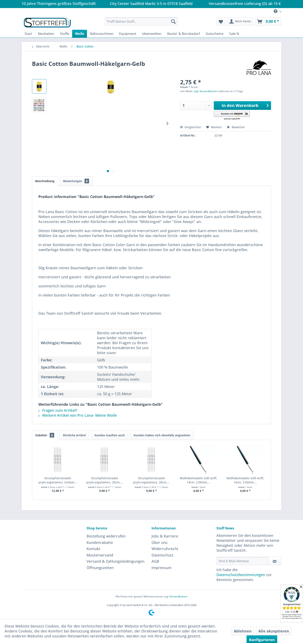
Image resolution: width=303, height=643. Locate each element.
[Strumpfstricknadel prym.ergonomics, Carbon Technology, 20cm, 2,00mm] (57, 459)
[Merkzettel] (220, 21)
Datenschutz (163, 555)
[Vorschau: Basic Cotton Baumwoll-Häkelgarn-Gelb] (39, 86)
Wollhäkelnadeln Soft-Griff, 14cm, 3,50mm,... (245, 480)
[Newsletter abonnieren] (274, 561)
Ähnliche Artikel (74, 435)
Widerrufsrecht (165, 548)
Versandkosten (179, 596)
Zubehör (44, 435)
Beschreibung (44, 181)
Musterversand (100, 555)
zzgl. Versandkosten (205, 91)
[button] (232, 115)
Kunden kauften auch (109, 435)
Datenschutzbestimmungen (240, 574)
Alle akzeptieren (273, 631)
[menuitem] (276, 11)
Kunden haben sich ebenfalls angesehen (162, 435)
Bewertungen (75, 181)
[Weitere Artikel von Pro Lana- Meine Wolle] (259, 68)
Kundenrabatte (100, 542)
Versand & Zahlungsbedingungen (115, 561)
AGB (155, 561)
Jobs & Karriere (165, 536)
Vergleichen (192, 127)
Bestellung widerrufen (106, 536)
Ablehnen (243, 631)
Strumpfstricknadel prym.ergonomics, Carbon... (58, 480)
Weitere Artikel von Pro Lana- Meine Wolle (79, 415)
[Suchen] (173, 21)
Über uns (160, 542)
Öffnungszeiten (100, 567)
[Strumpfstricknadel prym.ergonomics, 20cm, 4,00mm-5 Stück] (104, 459)
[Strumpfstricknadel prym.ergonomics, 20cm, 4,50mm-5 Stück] (151, 459)
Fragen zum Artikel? (59, 410)
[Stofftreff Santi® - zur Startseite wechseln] (47, 22)
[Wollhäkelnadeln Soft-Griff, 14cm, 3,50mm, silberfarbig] (245, 459)
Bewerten (238, 127)
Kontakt (93, 548)
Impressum (161, 567)
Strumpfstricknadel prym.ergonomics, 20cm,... (104, 480)
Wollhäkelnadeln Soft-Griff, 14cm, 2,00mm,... (198, 480)
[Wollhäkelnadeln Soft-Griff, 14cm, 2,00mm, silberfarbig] (198, 459)
